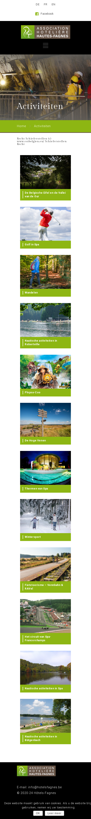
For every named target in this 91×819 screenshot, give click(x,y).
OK (38, 813)
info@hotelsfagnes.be (44, 787)
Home (21, 126)
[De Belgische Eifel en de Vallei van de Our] (45, 172)
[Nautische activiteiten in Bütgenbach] (45, 716)
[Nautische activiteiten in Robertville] (45, 320)
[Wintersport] (45, 516)
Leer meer (54, 813)
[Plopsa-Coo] (45, 372)
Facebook (47, 13)
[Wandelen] (45, 272)
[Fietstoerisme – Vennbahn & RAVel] (45, 564)
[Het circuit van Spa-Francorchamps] (45, 616)
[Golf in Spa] (45, 224)
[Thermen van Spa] (45, 468)
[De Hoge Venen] (45, 420)
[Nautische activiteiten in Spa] (45, 668)
